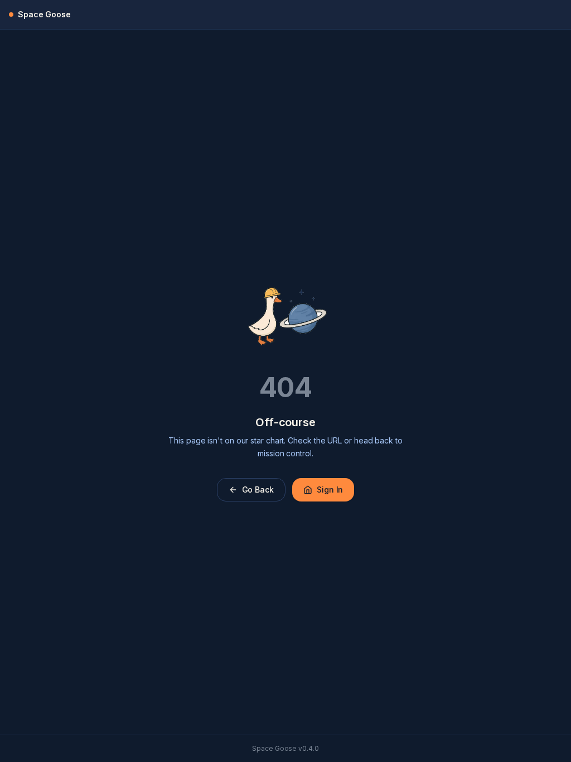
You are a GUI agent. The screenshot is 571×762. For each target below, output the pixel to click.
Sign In (330, 489)
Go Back (258, 489)
